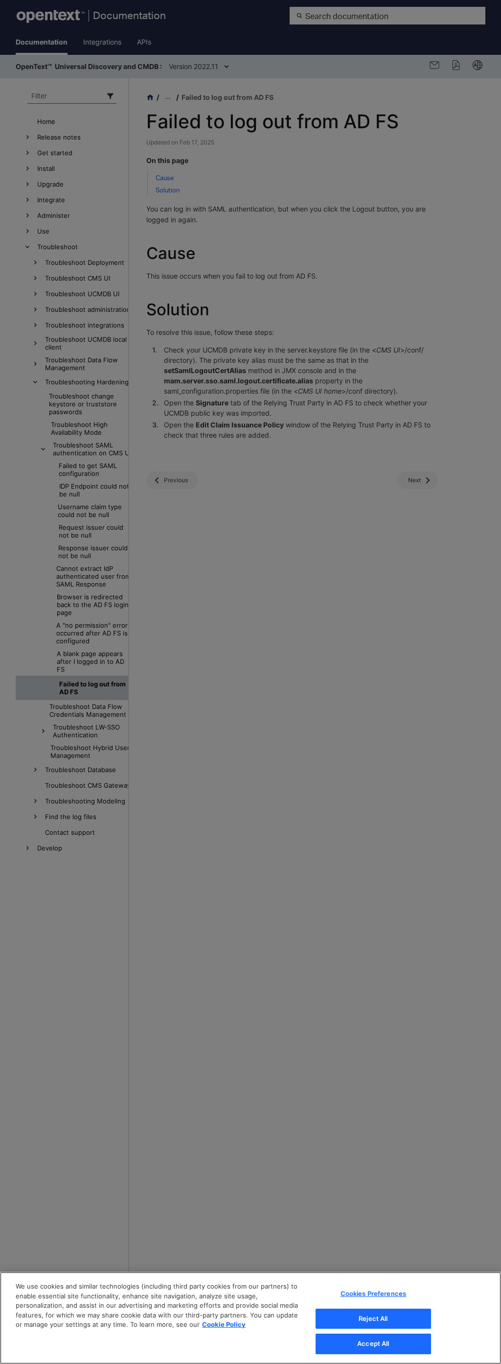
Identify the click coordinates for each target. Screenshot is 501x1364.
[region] (250, 1318)
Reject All (373, 1318)
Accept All (373, 1343)
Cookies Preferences (373, 1293)
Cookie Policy (224, 1324)
